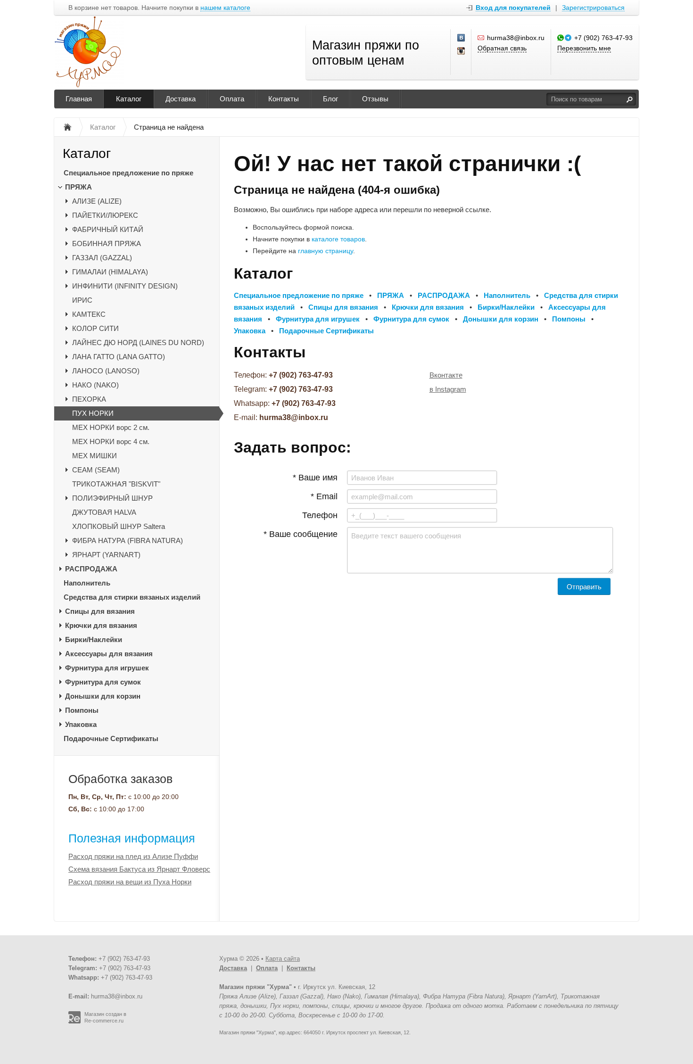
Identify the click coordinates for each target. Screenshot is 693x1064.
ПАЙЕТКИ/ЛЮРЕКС (105, 215)
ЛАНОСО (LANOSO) (106, 371)
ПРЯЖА (78, 187)
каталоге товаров (338, 239)
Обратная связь (502, 48)
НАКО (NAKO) (95, 385)
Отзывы (375, 99)
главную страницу (325, 251)
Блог (330, 99)
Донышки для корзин (102, 696)
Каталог (128, 99)
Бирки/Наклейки (93, 639)
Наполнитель (87, 583)
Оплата (232, 99)
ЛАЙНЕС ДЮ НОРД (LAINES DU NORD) (138, 342)
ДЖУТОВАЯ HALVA (104, 512)
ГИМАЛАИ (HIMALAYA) (110, 272)
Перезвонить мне (584, 48)
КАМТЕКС (89, 314)
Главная (79, 99)
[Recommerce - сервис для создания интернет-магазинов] (74, 1021)
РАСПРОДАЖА (91, 569)
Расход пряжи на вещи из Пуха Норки (129, 882)
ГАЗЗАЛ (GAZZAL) (102, 258)
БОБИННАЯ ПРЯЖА (106, 243)
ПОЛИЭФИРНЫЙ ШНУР (112, 498)
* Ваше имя (315, 477)
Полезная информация (131, 838)
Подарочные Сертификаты (111, 738)
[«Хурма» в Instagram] (461, 51)
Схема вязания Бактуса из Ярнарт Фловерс (139, 869)
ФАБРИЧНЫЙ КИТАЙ (107, 229)
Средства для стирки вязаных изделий (132, 597)
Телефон (320, 515)
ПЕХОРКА (89, 399)
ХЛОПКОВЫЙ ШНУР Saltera (118, 526)
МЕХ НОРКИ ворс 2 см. (110, 427)
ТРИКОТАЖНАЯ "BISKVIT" (116, 484)
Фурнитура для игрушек (107, 668)
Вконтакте (445, 375)
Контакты (283, 99)
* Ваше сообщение (301, 534)
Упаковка (81, 724)
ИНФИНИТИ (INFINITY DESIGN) (125, 286)
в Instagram (447, 389)
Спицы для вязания (100, 611)
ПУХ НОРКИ (93, 413)
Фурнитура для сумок (103, 682)
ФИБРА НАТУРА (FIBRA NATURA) (127, 540)
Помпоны (82, 710)
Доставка (180, 99)
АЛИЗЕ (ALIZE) (97, 201)
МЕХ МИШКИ (94, 456)
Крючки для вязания (101, 625)
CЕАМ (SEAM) (96, 470)
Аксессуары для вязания (109, 654)
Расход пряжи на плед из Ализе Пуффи (133, 856)
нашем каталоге (225, 7)
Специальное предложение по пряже (128, 173)
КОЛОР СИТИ (95, 328)
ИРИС (82, 300)
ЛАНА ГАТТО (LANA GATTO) (118, 357)
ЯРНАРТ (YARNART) (106, 555)
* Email (324, 496)
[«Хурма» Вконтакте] (461, 38)
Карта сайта (282, 958)
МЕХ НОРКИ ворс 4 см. (110, 441)
